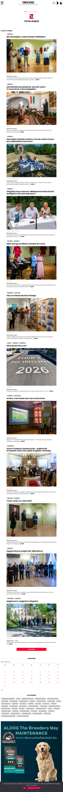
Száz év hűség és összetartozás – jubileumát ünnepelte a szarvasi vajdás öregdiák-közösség (29, 449)
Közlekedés (14, 706)
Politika (22, 708)
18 (14, 678)
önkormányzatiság (23, 716)
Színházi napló (25, 711)
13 (31, 675)
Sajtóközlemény (41, 708)
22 (49, 678)
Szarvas (9, 34)
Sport (9, 343)
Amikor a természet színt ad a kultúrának (26, 398)
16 (57, 675)
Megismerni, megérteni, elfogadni (22, 601)
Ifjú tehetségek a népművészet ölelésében (26, 36)
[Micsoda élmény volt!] (31, 367)
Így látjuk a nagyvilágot (9, 716)
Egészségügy (24, 701)
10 (5, 675)
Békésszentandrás (28, 698)
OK (24, 788)
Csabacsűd (14, 701)
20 (31, 678)
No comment (6, 708)
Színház (16, 711)
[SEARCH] (54, 3)
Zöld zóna (17, 395)
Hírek (59, 701)
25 (14, 682)
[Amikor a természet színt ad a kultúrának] (31, 417)
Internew (15, 703)
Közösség (10, 446)
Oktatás (17, 293)
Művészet (10, 293)
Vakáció (52, 711)
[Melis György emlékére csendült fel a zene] (31, 263)
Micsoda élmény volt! (16, 345)
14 (40, 675)
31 (5, 685)
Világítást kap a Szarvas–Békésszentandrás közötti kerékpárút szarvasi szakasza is (30, 192)
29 (49, 682)
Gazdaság (52, 701)
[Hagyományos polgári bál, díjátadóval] (31, 570)
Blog (19, 698)
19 (22, 678)
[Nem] (30, 789)
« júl (2, 690)
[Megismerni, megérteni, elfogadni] (31, 620)
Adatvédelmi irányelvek (34, 788)
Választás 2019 (38, 713)
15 (49, 675)
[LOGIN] (61, 3)
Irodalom (23, 703)
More (37, 79)
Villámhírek (6, 713)
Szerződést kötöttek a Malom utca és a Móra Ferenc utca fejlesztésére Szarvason (30, 140)
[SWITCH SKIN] (57, 3)
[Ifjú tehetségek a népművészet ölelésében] (31, 55)
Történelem (43, 711)
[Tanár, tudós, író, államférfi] (31, 520)
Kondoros (46, 703)
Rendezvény (30, 708)
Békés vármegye (40, 698)
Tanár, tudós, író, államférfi (19, 501)
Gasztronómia (42, 701)
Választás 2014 (16, 713)
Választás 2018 (27, 713)
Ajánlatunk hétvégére (8, 698)
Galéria (33, 701)
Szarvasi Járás (7, 711)
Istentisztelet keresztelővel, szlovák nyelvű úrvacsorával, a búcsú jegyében (26, 88)
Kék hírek (5, 706)
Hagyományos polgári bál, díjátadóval (25, 551)
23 (57, 678)
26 (22, 682)
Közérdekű (23, 706)
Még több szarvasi (55, 706)
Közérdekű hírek (34, 706)
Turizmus (22, 343)
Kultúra (9, 241)
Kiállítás (10, 498)
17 (5, 678)
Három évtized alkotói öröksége (21, 295)
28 (40, 682)
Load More (31, 649)
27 (31, 682)
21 (40, 678)
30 (57, 682)
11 (14, 675)
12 (22, 675)
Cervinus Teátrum (53, 698)
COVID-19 (5, 701)
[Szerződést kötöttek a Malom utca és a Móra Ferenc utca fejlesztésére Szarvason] (31, 160)
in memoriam (6, 703)
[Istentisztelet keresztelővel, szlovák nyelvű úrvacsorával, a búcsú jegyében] (31, 108)
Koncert (39, 703)
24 (5, 682)
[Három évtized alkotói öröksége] (31, 314)
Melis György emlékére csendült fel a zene (26, 243)
